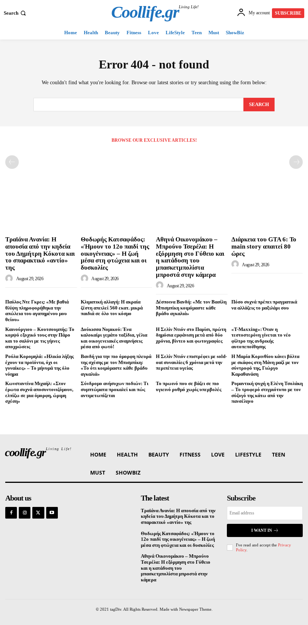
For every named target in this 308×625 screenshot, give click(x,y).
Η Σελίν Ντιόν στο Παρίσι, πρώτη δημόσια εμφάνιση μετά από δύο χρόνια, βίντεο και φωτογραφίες (191, 335)
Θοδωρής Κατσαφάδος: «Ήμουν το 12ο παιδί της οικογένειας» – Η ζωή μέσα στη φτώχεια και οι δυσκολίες (115, 253)
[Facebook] (11, 513)
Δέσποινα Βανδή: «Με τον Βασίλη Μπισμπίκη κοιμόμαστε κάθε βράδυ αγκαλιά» (191, 307)
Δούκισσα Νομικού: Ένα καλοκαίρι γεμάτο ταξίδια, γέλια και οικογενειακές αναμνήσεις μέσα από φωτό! (114, 338)
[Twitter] (38, 513)
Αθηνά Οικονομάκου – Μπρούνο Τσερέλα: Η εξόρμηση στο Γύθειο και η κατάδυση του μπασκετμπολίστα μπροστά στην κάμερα (190, 257)
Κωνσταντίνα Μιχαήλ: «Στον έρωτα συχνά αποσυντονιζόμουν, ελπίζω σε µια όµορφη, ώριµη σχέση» (39, 392)
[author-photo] (10, 279)
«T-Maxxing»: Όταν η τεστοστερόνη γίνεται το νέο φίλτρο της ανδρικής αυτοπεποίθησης (261, 338)
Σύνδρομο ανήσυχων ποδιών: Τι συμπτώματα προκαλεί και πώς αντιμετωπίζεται (114, 389)
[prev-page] (12, 162)
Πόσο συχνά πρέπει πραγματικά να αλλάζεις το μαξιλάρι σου (264, 305)
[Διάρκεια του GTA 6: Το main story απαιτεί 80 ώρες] (267, 207)
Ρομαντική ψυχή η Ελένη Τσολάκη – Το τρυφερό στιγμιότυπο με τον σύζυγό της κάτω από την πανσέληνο (267, 392)
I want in (261, 530)
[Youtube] (52, 513)
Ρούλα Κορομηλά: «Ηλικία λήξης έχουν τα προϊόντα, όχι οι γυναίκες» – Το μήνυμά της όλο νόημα (39, 365)
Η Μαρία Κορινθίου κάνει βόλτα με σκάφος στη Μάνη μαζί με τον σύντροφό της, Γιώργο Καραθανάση (265, 365)
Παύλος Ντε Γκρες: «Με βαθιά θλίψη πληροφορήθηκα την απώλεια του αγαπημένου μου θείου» (37, 310)
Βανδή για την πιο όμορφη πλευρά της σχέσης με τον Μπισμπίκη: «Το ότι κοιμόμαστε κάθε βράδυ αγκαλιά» (116, 365)
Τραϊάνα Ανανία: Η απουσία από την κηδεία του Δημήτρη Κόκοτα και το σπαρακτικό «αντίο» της (40, 253)
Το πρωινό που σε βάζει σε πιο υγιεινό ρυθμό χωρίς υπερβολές (188, 386)
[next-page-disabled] (296, 162)
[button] (15, 13)
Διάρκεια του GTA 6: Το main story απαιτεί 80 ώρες (263, 246)
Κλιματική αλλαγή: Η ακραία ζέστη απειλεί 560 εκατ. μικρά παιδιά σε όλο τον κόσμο (112, 307)
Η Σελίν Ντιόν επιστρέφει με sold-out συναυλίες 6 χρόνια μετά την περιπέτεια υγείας (191, 362)
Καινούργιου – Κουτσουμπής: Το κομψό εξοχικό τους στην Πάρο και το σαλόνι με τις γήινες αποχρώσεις (39, 338)
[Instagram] (24, 513)
